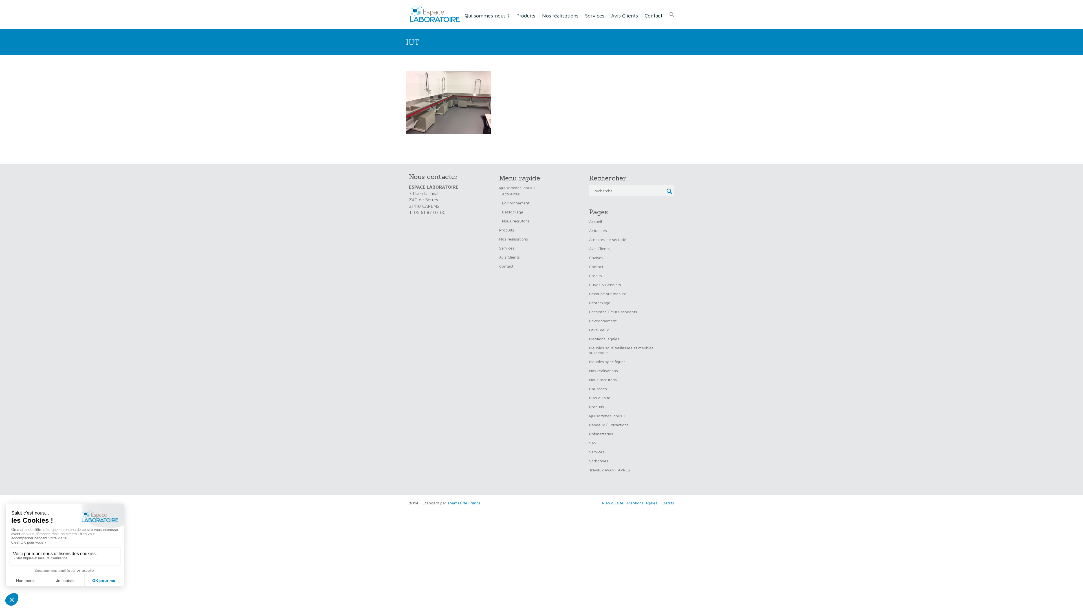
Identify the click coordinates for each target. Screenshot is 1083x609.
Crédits (595, 275)
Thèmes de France (464, 502)
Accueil (595, 221)
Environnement (515, 202)
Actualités (511, 193)
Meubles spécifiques (607, 361)
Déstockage (512, 211)
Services (594, 16)
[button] (672, 15)
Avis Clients (624, 16)
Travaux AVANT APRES (609, 469)
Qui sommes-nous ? (487, 16)
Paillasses (598, 388)
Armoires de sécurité (607, 239)
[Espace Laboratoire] (433, 14)
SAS (592, 442)
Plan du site (599, 397)
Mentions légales (604, 338)
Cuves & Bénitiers (605, 284)
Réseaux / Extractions (609, 424)
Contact (653, 16)
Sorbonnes (598, 460)
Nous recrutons (516, 221)
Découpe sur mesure (607, 293)
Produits (525, 16)
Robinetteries (601, 433)
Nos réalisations (560, 16)
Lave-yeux (599, 329)
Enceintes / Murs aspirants (613, 311)
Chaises (596, 257)
